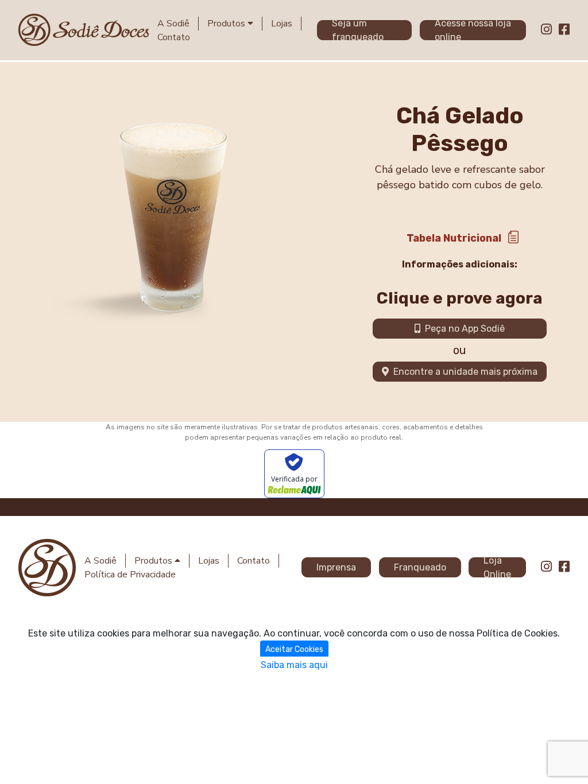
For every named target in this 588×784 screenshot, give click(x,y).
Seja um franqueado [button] (358, 30)
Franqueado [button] (420, 567)
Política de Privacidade (130, 574)
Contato (173, 37)
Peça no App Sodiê (462, 328)
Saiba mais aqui (294, 664)
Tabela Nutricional (454, 238)
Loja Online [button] (497, 567)
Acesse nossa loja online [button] (473, 30)
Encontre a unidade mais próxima (463, 371)
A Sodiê (173, 23)
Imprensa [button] (336, 567)
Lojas (281, 23)
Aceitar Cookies (294, 649)
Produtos (227, 23)
